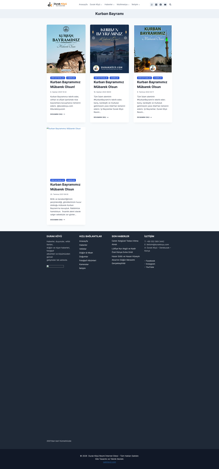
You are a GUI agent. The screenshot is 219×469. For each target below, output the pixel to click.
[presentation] (66, 49)
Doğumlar (83, 256)
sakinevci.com (109, 462)
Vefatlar (82, 249)
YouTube (150, 267)
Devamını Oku (57, 114)
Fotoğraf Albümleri (87, 260)
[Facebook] (161, 4)
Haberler (71, 78)
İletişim (82, 268)
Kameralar (84, 264)
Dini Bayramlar (57, 78)
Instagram (150, 264)
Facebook (150, 261)
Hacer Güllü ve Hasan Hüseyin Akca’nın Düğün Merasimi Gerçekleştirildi (126, 259)
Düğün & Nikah (86, 253)
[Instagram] (156, 4)
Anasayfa (83, 4)
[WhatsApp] (152, 4)
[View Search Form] (170, 5)
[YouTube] (165, 4)
